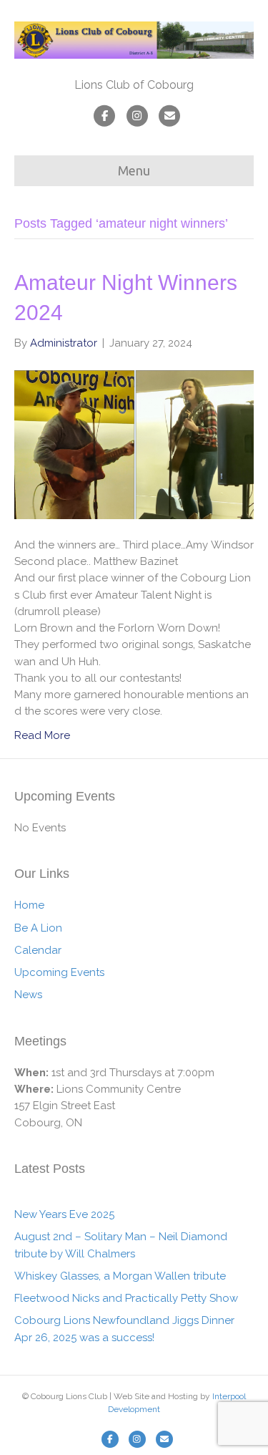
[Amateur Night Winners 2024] (134, 444)
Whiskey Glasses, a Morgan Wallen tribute (120, 1276)
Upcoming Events (59, 972)
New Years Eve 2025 (64, 1214)
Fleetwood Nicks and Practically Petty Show (126, 1298)
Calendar (37, 950)
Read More (42, 735)
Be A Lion (38, 928)
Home (29, 905)
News (28, 994)
